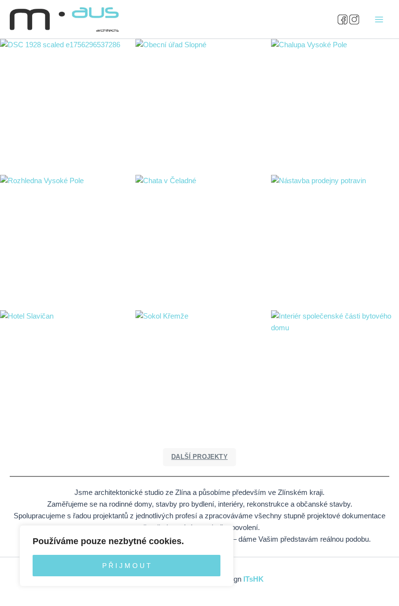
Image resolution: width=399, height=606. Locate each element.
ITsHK (253, 579)
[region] (126, 556)
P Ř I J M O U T (126, 565)
